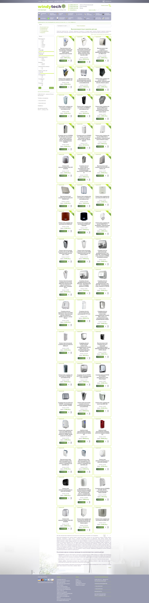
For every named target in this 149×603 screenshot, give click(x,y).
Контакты (44, 1)
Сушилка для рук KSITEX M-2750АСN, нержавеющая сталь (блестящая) (102, 377)
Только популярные (81, 25)
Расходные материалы (63, 600)
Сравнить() (61, 36)
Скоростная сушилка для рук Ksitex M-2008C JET (102, 519)
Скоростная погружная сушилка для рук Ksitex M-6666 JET (65, 344)
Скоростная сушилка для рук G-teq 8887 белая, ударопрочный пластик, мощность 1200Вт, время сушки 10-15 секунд (65, 433)
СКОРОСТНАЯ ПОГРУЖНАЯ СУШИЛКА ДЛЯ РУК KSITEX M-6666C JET (84, 432)
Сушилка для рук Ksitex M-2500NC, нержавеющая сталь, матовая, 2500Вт (65, 404)
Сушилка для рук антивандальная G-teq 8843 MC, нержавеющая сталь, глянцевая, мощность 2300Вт (84, 283)
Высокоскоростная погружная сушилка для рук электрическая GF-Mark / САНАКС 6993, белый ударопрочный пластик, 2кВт (84, 52)
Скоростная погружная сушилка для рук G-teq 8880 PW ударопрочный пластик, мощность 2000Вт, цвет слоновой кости (65, 284)
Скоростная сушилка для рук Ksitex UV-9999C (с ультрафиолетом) (65, 376)
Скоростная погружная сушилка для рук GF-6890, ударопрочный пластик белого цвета (84, 252)
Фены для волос (61, 582)
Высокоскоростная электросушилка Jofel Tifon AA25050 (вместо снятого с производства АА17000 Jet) (65, 462)
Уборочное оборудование (64, 589)
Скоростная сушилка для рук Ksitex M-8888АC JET (65, 79)
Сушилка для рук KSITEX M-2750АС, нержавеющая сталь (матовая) (84, 376)
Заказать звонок (104, 5)
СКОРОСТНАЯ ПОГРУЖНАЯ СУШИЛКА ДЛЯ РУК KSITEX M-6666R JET (102, 432)
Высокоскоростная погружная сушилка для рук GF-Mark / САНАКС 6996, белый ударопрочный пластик (65, 51)
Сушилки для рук (61, 579)
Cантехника (60, 585)
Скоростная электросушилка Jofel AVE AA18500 (65, 167)
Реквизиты (50, 1)
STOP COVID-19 (60, 590)
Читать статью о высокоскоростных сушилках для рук (101, 34)
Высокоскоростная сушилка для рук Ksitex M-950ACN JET (65, 198)
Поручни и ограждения (63, 596)
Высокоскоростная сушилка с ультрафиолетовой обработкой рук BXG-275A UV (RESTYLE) (102, 51)
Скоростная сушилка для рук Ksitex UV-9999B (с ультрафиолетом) (84, 108)
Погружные (42, 32)
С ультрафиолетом (44, 31)
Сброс (40, 87)
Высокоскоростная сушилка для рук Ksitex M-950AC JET (102, 167)
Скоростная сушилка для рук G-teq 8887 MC (102, 403)
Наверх (109, 567)
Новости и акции (68, 1)
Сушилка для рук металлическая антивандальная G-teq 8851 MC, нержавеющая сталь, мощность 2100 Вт (102, 283)
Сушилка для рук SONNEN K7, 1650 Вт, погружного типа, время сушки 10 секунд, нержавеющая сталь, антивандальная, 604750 (65, 139)
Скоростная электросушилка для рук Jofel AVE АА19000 (102, 461)
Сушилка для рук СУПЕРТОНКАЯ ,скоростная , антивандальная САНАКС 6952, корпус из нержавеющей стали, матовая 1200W (84, 347)
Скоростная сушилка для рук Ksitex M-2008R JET (65, 223)
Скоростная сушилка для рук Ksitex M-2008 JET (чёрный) (84, 224)
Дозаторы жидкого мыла (63, 580)
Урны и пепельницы (62, 586)
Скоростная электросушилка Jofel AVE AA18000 (65, 520)
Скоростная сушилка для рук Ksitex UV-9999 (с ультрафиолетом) (65, 108)
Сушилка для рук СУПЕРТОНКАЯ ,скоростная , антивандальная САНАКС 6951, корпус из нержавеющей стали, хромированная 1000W (102, 315)
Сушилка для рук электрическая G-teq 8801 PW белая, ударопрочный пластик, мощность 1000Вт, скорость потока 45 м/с (65, 315)
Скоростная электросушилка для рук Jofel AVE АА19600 (65, 490)
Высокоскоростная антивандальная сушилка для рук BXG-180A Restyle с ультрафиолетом (84, 80)
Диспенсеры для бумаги (63, 583)
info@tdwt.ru (73, 10)
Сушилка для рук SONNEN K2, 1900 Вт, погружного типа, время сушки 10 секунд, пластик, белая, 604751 (84, 138)
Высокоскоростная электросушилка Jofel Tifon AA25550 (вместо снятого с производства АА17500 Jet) (83, 462)
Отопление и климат (62, 594)
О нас (39, 1)
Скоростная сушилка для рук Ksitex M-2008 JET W (102, 197)
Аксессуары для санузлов (64, 599)
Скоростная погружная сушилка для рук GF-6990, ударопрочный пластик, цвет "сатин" (65, 252)
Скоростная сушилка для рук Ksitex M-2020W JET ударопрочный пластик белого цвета (84, 521)
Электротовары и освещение (64, 593)
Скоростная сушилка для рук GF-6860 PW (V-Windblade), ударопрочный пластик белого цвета (102, 224)
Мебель (59, 597)
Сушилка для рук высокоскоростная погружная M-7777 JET (84, 313)
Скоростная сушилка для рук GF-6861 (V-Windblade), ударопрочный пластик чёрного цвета (102, 80)
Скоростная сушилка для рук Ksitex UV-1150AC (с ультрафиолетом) (84, 198)
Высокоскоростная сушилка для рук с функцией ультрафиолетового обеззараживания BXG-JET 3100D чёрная (102, 346)
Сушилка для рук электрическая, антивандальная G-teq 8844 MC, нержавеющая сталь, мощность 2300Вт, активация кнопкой (102, 254)
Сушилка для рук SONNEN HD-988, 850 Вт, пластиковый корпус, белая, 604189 (102, 490)
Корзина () (108, 1)
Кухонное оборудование (63, 587)
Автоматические (43, 29)
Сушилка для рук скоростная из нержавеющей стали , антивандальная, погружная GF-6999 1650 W (84, 169)
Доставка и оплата (58, 1)
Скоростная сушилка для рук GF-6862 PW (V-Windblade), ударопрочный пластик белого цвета (102, 137)
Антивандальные (44, 28)
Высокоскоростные (44, 27)
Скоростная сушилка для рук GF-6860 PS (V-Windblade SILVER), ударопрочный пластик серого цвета (102, 109)
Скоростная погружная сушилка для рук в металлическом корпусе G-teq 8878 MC (84, 404)
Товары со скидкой (62, 592)
